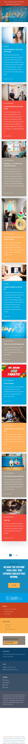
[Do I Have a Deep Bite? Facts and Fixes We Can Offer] (14, 111)
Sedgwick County (16, 741)
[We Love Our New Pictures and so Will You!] (14, 475)
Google (6, 687)
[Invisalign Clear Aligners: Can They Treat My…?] (14, 292)
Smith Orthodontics (9, 103)
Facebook (6, 680)
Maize (21, 740)
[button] (26, 9)
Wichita (7, 740)
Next (17, 555)
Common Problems (10, 629)
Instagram (7, 682)
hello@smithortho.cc (12, 669)
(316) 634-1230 (11, 667)
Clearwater (9, 741)
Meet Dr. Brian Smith (11, 609)
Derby (10, 740)
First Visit (7, 627)
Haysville (17, 740)
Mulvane (23, 740)
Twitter (6, 685)
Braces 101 (8, 624)
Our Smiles (8, 614)
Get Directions (6, 651)
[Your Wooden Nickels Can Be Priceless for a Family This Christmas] (14, 230)
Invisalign (6, 46)
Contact (4, 664)
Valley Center (13, 740)
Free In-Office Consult (9, 642)
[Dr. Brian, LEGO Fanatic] (14, 384)
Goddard (4, 741)
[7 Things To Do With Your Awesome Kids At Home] (14, 429)
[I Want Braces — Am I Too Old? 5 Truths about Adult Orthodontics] (14, 168)
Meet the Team (9, 611)
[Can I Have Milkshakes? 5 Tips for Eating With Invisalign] (14, 54)
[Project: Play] (14, 520)
